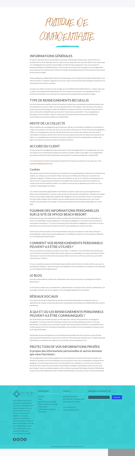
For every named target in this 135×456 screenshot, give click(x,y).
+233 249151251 (69, 407)
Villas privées (42, 407)
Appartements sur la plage (47, 402)
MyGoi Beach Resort (67, 446)
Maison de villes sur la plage (47, 404)
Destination (42, 412)
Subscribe (117, 397)
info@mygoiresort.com (71, 410)
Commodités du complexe (47, 409)
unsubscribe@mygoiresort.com (42, 163)
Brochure (41, 396)
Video (40, 399)
